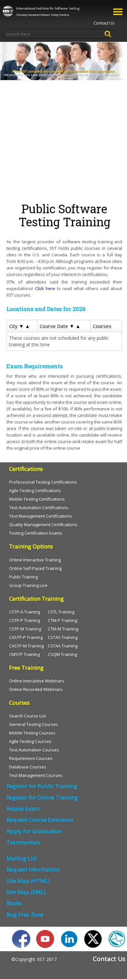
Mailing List (22, 858)
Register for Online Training (42, 797)
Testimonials (23, 842)
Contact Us (104, 23)
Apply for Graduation (34, 831)
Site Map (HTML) (28, 881)
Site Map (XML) (26, 892)
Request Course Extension (40, 819)
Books (14, 903)
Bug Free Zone (25, 914)
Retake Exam (23, 808)
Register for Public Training (42, 786)
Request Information (33, 869)
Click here (45, 288)
